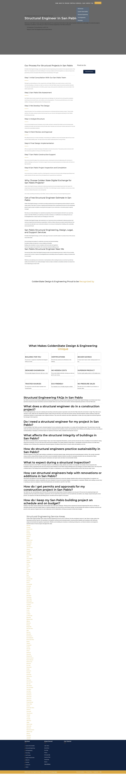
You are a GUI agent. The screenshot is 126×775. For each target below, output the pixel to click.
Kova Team (54, 772)
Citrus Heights (29, 558)
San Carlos (29, 680)
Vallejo (28, 722)
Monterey (29, 623)
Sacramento (29, 676)
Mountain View (30, 628)
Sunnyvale (29, 711)
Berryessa (29, 534)
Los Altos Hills (29, 615)
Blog (84, 3)
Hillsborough (29, 600)
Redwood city (29, 661)
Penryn (28, 650)
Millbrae (28, 621)
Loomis (28, 612)
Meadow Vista (29, 619)
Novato (28, 641)
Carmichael (29, 554)
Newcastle (29, 634)
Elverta (28, 582)
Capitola (28, 553)
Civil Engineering (81, 17)
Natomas (28, 632)
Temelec (28, 715)
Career (27, 767)
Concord (28, 566)
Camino (28, 549)
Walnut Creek (29, 724)
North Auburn (29, 635)
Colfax (28, 564)
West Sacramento (30, 729)
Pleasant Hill (29, 656)
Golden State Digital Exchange (34, 772)
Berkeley (28, 532)
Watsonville (29, 726)
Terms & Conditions (80, 772)
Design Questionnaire (30, 757)
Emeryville (29, 586)
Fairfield (28, 589)
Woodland (29, 735)
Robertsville (29, 667)
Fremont (28, 593)
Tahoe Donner (29, 713)
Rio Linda (28, 665)
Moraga (28, 624)
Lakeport (28, 608)
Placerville (29, 654)
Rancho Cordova (30, 658)
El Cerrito (28, 577)
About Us (61, 3)
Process (67, 3)
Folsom (28, 591)
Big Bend (28, 536)
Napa (28, 630)
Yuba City (29, 739)
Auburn (28, 531)
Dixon (28, 575)
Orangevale (29, 645)
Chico (28, 556)
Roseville (28, 672)
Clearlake (28, 562)
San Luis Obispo (30, 687)
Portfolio (73, 3)
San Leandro (29, 685)
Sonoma (28, 705)
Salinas (28, 678)
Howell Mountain (30, 602)
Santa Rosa (29, 700)
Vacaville (28, 718)
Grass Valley (29, 599)
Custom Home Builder (83, 11)
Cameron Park (30, 547)
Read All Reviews (89, 71)
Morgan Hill (29, 626)
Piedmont (29, 652)
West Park (29, 727)
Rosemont (29, 670)
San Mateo (29, 689)
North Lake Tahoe (30, 639)
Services (78, 3)
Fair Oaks (28, 588)
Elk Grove (28, 580)
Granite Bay (29, 597)
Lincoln (28, 610)
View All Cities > (47, 764)
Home (56, 3)
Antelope (28, 527)
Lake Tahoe (29, 606)
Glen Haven (29, 595)
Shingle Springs (30, 702)
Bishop (28, 538)
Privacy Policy (89, 772)
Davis (28, 573)
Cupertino (29, 569)
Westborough (29, 731)
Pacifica (28, 646)
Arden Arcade (29, 529)
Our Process (28, 755)
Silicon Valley (29, 704)
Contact (88, 3)
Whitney (28, 733)
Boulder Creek (29, 540)
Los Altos (28, 613)
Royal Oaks (29, 674)
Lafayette (29, 604)
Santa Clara (29, 696)
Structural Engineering (83, 14)
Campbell (29, 551)
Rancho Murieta (30, 659)
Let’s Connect (98, 2)
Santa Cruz (29, 698)
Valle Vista (29, 720)
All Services (80, 8)
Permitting (80, 20)
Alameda (28, 525)
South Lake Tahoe (30, 707)
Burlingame (29, 543)
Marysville (29, 617)
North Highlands (30, 637)
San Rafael (29, 692)
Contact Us (28, 764)
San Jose (28, 683)
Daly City (28, 571)
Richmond (29, 663)
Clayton (28, 560)
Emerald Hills (29, 584)
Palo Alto (28, 648)
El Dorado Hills (29, 578)
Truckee (28, 716)
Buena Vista (29, 542)
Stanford (28, 709)
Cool (27, 567)
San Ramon (29, 694)
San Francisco (29, 681)
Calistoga (28, 545)
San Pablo (29, 691)
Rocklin (28, 669)
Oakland (28, 643)
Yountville (29, 737)
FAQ (92, 3)
